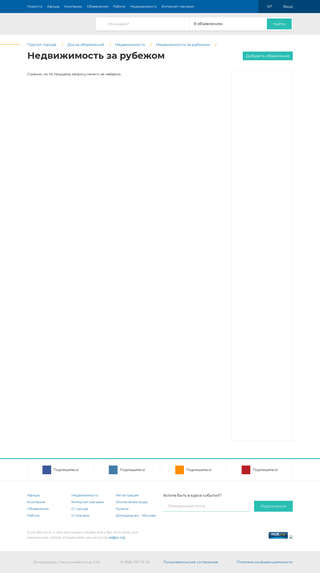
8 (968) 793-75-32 (135, 562)
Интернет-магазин (178, 6)
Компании (73, 6)
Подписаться (273, 506)
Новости (34, 6)
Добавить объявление (268, 56)
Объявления (97, 6)
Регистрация (127, 495)
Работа (119, 6)
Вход (288, 6)
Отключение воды (132, 502)
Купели (122, 509)
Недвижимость (143, 6)
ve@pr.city (116, 537)
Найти (279, 24)
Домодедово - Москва (135, 515)
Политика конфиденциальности (264, 562)
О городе (79, 509)
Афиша (53, 6)
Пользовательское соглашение (190, 562)
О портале (80, 515)
